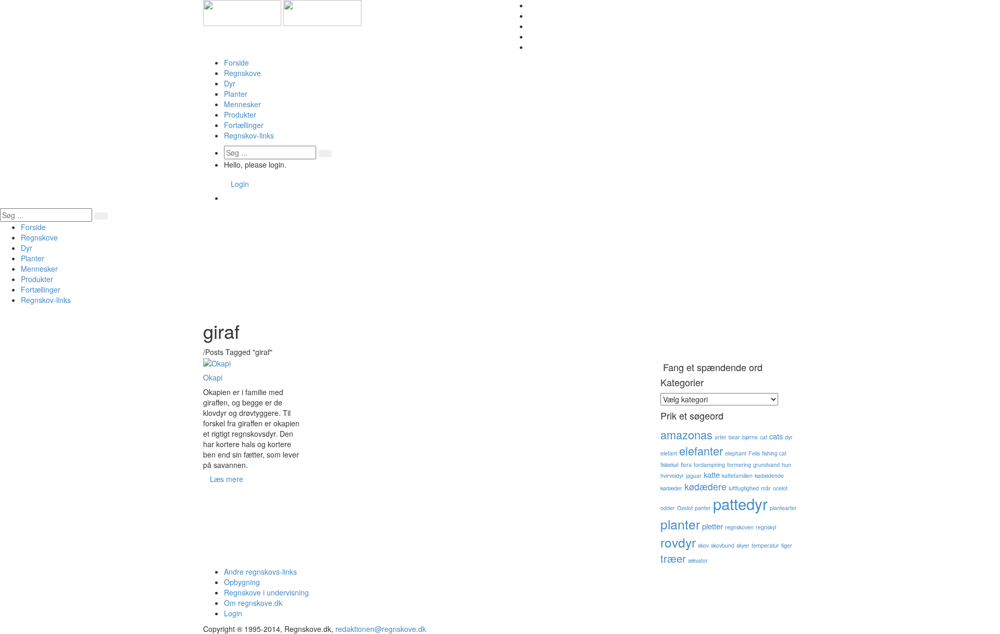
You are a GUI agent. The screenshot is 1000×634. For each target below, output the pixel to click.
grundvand (766, 464)
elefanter (701, 450)
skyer (742, 545)
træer (673, 558)
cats (776, 435)
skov (703, 545)
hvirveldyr (672, 475)
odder (667, 508)
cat (763, 437)
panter (703, 508)
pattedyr (740, 503)
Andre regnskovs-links (260, 571)
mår (766, 488)
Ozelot (685, 508)
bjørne (750, 437)
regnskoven (739, 527)
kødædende (769, 475)
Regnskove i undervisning (266, 592)
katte (712, 474)
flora (686, 464)
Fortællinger (244, 125)
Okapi (212, 377)
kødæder (671, 488)
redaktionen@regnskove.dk (380, 629)
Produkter (240, 114)
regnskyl (766, 527)
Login (240, 184)
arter (721, 437)
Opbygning (242, 582)
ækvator (698, 560)
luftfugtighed (744, 488)
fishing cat (774, 453)
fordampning (709, 464)
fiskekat (669, 464)
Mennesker (242, 104)
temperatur (765, 545)
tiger (786, 545)
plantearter (783, 508)
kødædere (705, 486)
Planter (235, 93)
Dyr (229, 83)
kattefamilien (737, 475)
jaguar (694, 475)
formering (739, 464)
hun (786, 464)
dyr (789, 437)
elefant (668, 453)
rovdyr (678, 542)
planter (680, 524)
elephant (735, 453)
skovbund (722, 545)
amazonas (686, 434)
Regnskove (242, 73)
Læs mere (226, 479)
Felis (754, 453)
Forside (236, 62)
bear (734, 437)
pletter (712, 526)
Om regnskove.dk (253, 603)
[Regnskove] (282, 12)
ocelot (780, 488)
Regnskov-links (249, 135)
